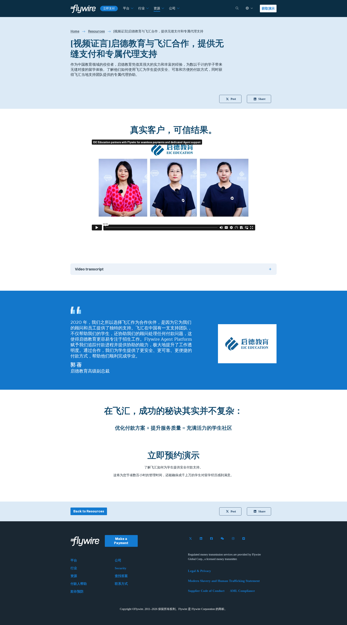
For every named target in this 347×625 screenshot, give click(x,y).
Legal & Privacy (199, 571)
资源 (157, 8)
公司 (172, 8)
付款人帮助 (78, 584)
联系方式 (121, 584)
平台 (126, 8)
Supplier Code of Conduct (206, 591)
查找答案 (121, 576)
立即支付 (109, 8)
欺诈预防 (76, 591)
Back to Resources (88, 511)
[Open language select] (251, 8)
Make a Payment (121, 541)
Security (120, 568)
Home (74, 31)
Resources (96, 31)
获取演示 (268, 8)
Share (261, 98)
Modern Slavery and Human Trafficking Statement (224, 581)
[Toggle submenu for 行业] (147, 8)
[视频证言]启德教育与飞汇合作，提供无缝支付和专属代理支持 (158, 31)
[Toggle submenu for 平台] (132, 8)
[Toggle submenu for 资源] (163, 8)
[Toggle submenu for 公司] (178, 8)
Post (233, 98)
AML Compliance (242, 591)
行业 (141, 8)
